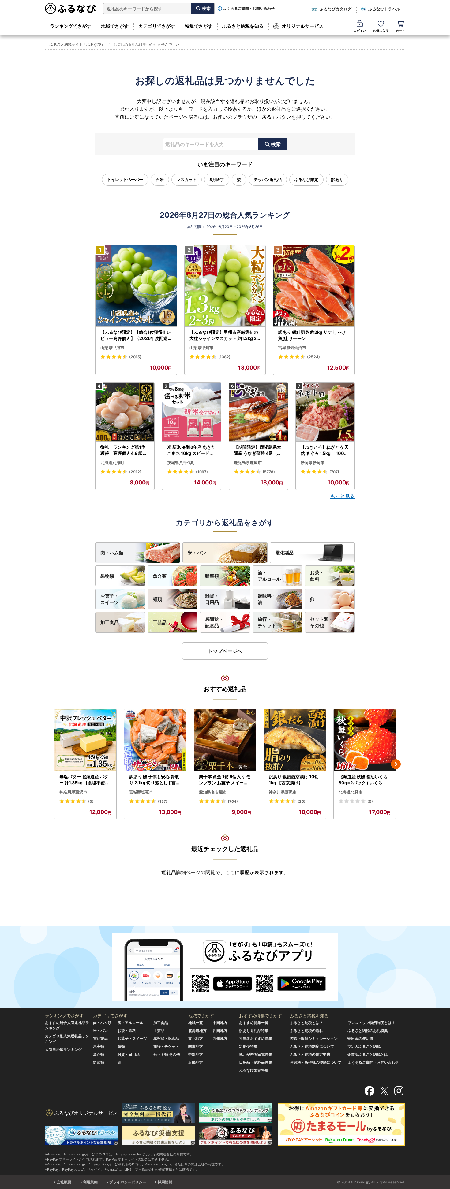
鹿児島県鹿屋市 (248, 462)
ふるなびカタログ (335, 8)
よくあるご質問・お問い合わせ (249, 8)
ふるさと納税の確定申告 (310, 1054)
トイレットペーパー (125, 179)
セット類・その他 (321, 622)
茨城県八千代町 (181, 462)
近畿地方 (195, 1062)
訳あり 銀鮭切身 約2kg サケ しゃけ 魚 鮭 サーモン (312, 335)
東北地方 (195, 1038)
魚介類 (160, 576)
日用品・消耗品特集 (255, 1062)
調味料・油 (267, 599)
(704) (233, 801)
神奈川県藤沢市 (73, 792)
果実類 (98, 1046)
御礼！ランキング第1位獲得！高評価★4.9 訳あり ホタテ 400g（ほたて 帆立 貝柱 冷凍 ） (124, 450)
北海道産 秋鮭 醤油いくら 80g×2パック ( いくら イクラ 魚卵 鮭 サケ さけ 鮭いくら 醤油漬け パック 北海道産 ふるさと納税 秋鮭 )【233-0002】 (364, 780)
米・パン (197, 553)
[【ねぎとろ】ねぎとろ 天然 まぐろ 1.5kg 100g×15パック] (325, 412)
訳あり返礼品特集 (253, 1030)
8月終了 (216, 179)
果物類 (107, 576)
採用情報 (165, 1182)
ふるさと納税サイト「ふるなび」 (77, 44)
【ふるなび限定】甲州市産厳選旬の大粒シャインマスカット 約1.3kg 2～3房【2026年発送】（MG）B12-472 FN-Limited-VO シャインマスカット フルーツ (224, 335)
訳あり (337, 179)
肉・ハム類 (111, 553)
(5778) (269, 471)
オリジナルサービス (302, 26)
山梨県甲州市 (201, 347)
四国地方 (220, 1030)
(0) (370, 801)
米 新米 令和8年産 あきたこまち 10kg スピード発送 (191, 450)
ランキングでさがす (70, 26)
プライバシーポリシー (127, 1182)
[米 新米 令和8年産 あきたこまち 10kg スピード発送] (191, 412)
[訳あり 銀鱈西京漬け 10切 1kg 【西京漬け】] (295, 740)
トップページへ (225, 651)
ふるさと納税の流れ (306, 1030)
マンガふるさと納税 (364, 1046)
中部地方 (195, 1054)
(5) (91, 801)
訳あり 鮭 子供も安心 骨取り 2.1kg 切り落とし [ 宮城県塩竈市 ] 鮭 (154, 780)
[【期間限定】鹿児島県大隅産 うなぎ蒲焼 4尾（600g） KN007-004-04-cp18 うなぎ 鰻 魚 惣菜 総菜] (258, 412)
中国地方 (220, 1022)
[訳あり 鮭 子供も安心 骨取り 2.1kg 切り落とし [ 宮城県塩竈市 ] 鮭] (155, 740)
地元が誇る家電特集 (255, 1054)
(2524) (313, 357)
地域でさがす (115, 26)
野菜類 (212, 576)
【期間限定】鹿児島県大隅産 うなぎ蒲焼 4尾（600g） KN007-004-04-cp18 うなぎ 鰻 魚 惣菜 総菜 (258, 450)
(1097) (202, 471)
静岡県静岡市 (312, 462)
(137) (162, 801)
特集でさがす (198, 26)
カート (400, 30)
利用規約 (90, 1182)
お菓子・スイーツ (109, 599)
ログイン (360, 30)
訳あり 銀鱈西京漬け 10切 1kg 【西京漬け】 (294, 779)
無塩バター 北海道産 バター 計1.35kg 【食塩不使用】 (84, 780)
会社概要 (64, 1182)
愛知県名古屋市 (213, 792)
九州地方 (220, 1038)
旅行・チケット (267, 622)
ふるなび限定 (306, 179)
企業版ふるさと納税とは (367, 1054)
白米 (160, 179)
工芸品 (160, 622)
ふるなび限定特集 (253, 1070)
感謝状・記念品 (214, 622)
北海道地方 (197, 1030)
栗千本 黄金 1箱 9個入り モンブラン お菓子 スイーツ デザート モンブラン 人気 (224, 780)
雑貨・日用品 (212, 599)
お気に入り (380, 30)
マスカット (187, 179)
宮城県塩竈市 (141, 792)
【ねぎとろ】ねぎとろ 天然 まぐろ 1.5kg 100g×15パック (325, 450)
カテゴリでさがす (156, 26)
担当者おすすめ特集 (255, 1038)
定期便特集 (248, 1046)
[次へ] (396, 764)
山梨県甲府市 (112, 347)
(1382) (224, 357)
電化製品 (284, 553)
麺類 (157, 599)
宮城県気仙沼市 (292, 347)
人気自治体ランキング (63, 1049)
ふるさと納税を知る (243, 26)
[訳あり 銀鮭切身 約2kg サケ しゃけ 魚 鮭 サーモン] (313, 286)
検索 (276, 144)
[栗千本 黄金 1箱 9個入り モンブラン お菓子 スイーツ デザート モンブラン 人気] (225, 740)
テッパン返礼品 (268, 179)
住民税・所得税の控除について (315, 1062)
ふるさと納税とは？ (306, 1022)
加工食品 (109, 622)
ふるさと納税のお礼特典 (367, 1030)
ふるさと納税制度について (312, 1046)
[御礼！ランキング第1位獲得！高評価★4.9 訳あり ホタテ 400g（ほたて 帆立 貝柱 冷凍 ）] (125, 412)
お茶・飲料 (317, 576)
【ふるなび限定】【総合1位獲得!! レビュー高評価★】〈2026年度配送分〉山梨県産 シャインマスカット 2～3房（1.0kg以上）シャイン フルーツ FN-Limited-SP (135, 335)
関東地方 (195, 1046)
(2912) (135, 471)
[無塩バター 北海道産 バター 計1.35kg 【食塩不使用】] (85, 740)
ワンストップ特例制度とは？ (371, 1022)
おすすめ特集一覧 (253, 1022)
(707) (334, 471)
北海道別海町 (112, 462)
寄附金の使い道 (360, 1038)
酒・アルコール (269, 576)
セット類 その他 (166, 1054)
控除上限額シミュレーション (314, 1038)
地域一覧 (195, 1022)
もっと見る (342, 496)
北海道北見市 (350, 792)
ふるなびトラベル (384, 8)
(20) (302, 801)
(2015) (135, 357)
